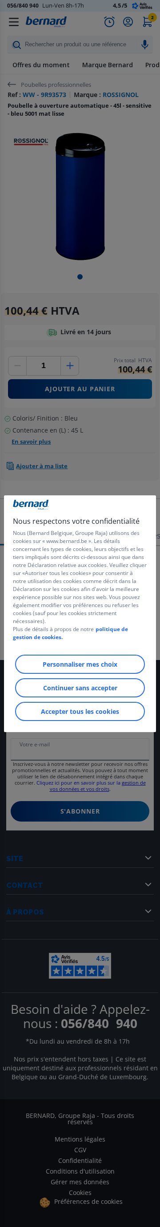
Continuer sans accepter (80, 688)
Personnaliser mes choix (80, 664)
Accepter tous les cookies (80, 711)
